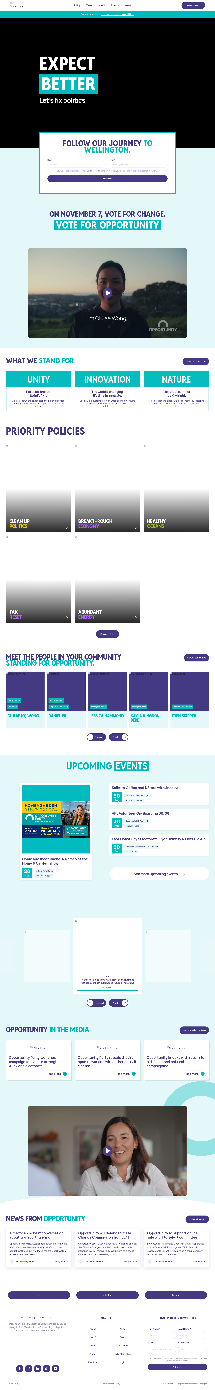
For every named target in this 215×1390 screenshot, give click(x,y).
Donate (176, 1295)
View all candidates (196, 657)
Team (89, 5)
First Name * (154, 1328)
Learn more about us (196, 361)
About (101, 5)
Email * (112, 160)
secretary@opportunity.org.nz (194, 1384)
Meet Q (92, 1337)
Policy (77, 5)
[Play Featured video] (107, 293)
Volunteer (107, 1295)
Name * (50, 160)
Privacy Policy (13, 1384)
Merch (91, 1362)
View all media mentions (194, 1030)
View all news (197, 1219)
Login (122, 1362)
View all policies (107, 634)
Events (115, 5)
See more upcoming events (156, 873)
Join (39, 1295)
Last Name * (184, 1328)
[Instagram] (28, 1368)
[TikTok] (46, 1368)
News (128, 5)
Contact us (122, 1345)
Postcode (183, 1342)
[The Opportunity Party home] (37, 1317)
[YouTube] (55, 1368)
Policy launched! (107, 14)
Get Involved (193, 5)
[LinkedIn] (37, 1368)
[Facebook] (19, 1368)
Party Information (122, 1354)
